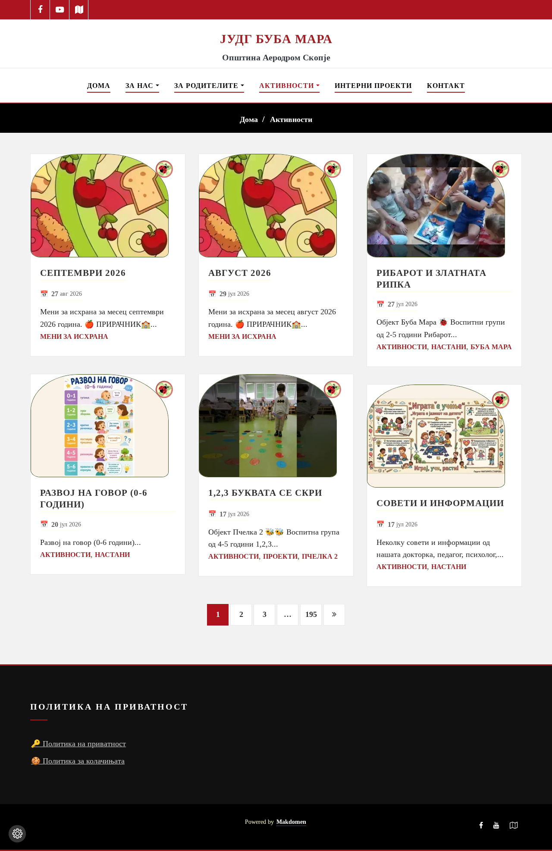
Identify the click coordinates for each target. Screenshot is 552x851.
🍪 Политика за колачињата (78, 761)
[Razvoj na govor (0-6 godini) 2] (108, 426)
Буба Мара (491, 346)
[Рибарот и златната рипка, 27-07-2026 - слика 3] (444, 205)
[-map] (79, 9)
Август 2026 (239, 273)
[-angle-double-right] (334, 615)
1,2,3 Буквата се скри (265, 492)
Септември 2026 (83, 273)
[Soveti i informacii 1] (444, 436)
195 (311, 614)
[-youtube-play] (59, 9)
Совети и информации (440, 503)
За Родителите (207, 85)
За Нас (140, 85)
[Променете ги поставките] (17, 833)
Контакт (446, 85)
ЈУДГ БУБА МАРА (276, 39)
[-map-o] (513, 826)
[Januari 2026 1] (108, 205)
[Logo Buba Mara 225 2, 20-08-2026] (276, 25)
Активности (287, 85)
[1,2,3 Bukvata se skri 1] (276, 426)
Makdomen (291, 821)
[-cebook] (40, 9)
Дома (98, 85)
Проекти (280, 556)
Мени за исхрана (74, 336)
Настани (112, 554)
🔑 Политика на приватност (78, 743)
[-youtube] (496, 826)
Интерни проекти (373, 85)
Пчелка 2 (320, 556)
